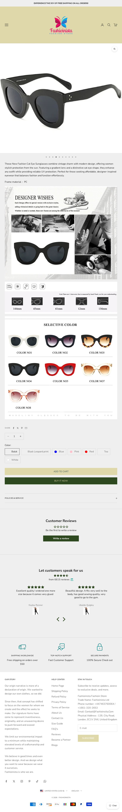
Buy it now (61, 480)
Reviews (56, 734)
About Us (56, 712)
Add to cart (61, 471)
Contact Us (57, 718)
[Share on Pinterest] (22, 428)
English (75, 791)
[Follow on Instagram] (21, 781)
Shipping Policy (59, 691)
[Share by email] (26, 428)
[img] (61, 576)
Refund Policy (58, 696)
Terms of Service (60, 707)
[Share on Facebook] (13, 428)
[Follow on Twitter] (13, 781)
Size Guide (57, 723)
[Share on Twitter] (18, 428)
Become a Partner (61, 739)
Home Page (57, 685)
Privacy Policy (58, 702)
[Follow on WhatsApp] (44, 781)
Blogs (54, 745)
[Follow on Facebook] (6, 781)
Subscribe (88, 738)
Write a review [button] (61, 538)
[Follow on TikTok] (37, 781)
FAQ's (54, 729)
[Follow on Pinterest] (29, 781)
